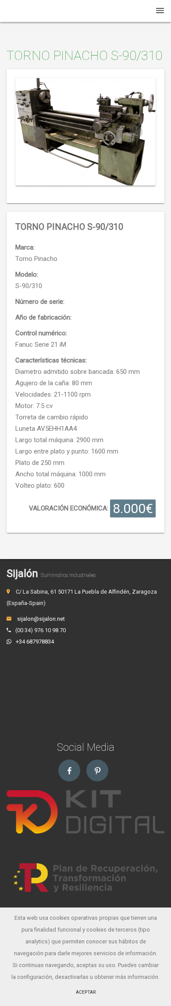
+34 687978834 (35, 641)
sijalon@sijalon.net (40, 619)
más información (136, 977)
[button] (35, 131)
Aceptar (86, 992)
